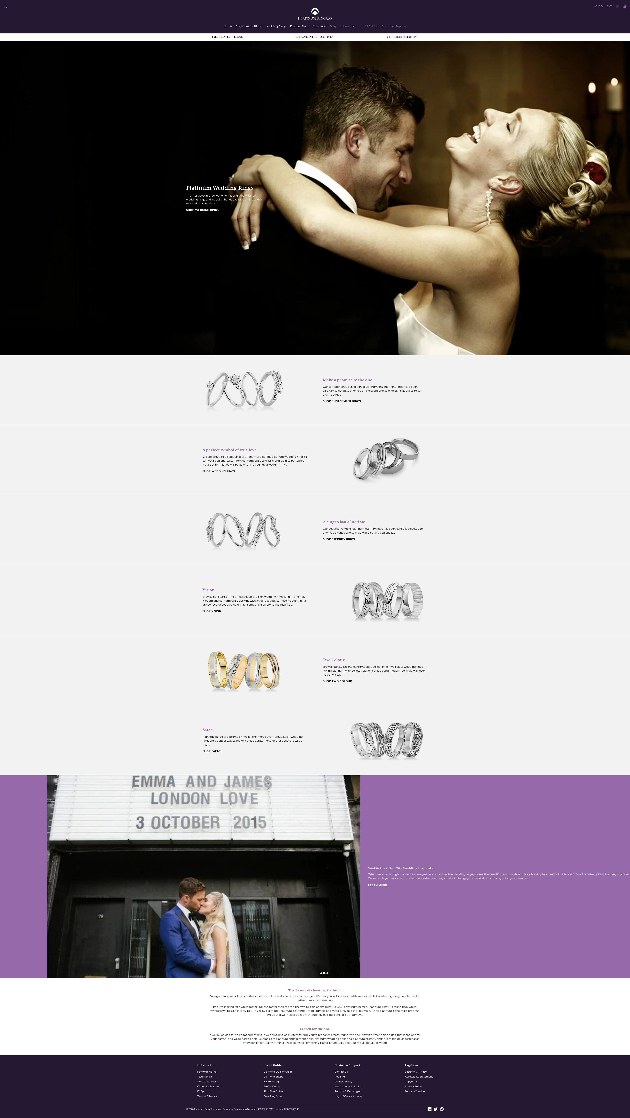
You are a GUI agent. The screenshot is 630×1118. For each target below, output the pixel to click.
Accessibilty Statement (419, 1076)
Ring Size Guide (273, 1091)
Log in (338, 1096)
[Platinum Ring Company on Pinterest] (442, 1108)
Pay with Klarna (207, 1071)
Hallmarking (271, 1081)
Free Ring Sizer (272, 1096)
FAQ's (200, 1091)
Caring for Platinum (209, 1086)
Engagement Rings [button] (249, 26)
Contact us (341, 1071)
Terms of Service (207, 1096)
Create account (353, 1096)
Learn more (330, 885)
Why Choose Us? (207, 1081)
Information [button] (348, 26)
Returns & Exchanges (347, 1091)
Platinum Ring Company (207, 1109)
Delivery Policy (343, 1081)
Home (228, 26)
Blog (333, 26)
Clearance (319, 26)
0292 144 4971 (603, 6)
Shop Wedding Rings (202, 210)
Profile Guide (271, 1086)
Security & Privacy (416, 1071)
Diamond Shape (273, 1076)
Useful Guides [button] (368, 26)
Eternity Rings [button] (299, 26)
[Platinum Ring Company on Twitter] (436, 1108)
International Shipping (348, 1086)
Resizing (340, 1076)
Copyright (411, 1081)
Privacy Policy (413, 1086)
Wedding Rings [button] (276, 26)
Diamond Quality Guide (278, 1071)
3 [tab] (327, 973)
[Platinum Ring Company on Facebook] (430, 1108)
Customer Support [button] (394, 26)
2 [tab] (324, 973)
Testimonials (204, 1076)
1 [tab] (321, 973)
